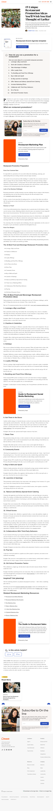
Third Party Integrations (37, 540)
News (41, 768)
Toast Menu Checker (31, 774)
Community (42, 774)
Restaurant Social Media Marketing (14, 596)
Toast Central (30, 750)
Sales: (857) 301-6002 (6, 745)
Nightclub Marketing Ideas (12, 612)
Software (42, 747)
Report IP (47, 796)
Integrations (43, 754)
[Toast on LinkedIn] (9, 750)
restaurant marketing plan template (23, 586)
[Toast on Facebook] (6, 750)
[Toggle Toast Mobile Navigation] (50, 1)
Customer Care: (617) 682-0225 (8, 746)
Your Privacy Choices (24, 796)
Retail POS (42, 744)
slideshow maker (14, 526)
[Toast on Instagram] (4, 750)
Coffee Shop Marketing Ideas (13, 609)
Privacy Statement (4, 796)
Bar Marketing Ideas (11, 603)
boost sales (28, 112)
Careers (42, 777)
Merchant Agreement (40, 796)
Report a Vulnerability (5, 799)
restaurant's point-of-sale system (13, 196)
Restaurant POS (43, 741)
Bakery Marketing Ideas (11, 606)
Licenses (42, 783)
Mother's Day (39, 588)
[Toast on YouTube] (11, 750)
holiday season (13, 590)
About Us (42, 764)
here (39, 135)
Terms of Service (32, 796)
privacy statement (37, 134)
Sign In (28, 741)
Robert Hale (31, 30)
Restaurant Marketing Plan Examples (15, 599)
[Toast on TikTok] (2, 750)
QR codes (11, 116)
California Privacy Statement (14, 796)
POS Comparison (31, 771)
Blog (28, 768)
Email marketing (31, 573)
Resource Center (30, 764)
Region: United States (7, 791)
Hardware (42, 750)
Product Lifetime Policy (45, 757)
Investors (42, 780)
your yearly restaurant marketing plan (39, 305)
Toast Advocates (30, 747)
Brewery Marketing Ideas (12, 615)
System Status (30, 744)
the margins (17, 231)
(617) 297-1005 (44, 1)
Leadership (42, 771)
